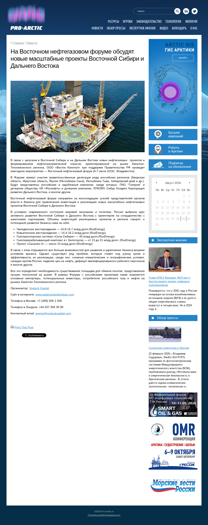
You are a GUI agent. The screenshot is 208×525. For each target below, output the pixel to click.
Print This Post (24, 327)
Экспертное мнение (142, 28)
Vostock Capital (39, 288)
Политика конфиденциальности (104, 515)
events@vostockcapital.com (53, 313)
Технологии (173, 21)
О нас (193, 28)
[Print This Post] (12, 327)
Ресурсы (113, 21)
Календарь (179, 28)
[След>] (189, 182)
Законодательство (148, 21)
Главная (18, 42)
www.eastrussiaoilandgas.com (55, 294)
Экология (191, 21)
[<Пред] (156, 182)
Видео (164, 28)
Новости (97, 28)
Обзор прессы (116, 28)
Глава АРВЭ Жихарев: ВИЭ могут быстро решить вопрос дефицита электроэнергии (170, 281)
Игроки (127, 21)
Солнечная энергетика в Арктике (169, 347)
